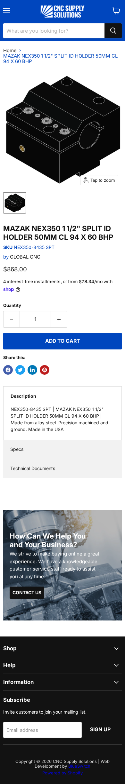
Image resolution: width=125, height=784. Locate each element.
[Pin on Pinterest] (44, 370)
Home (10, 50)
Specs (16, 449)
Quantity (12, 305)
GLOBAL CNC (25, 257)
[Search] (113, 30)
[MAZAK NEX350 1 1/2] (15, 203)
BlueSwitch (79, 766)
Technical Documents (32, 468)
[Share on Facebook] (8, 370)
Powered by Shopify (62, 772)
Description (23, 396)
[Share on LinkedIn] (32, 370)
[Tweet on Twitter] (20, 370)
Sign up (100, 729)
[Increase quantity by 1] (59, 319)
